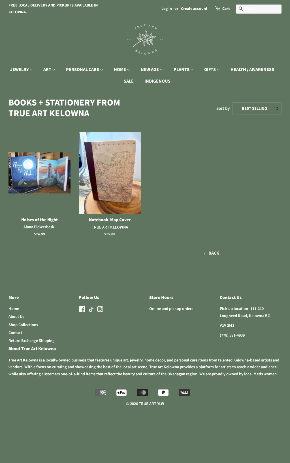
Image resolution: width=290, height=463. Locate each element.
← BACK (211, 253)
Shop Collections (23, 325)
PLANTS (182, 69)
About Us (16, 317)
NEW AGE (150, 69)
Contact (15, 333)
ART (47, 69)
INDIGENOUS (157, 81)
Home (13, 309)
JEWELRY (19, 69)
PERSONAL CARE (83, 69)
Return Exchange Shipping (31, 341)
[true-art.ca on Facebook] (82, 310)
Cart (226, 9)
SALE (129, 81)
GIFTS (210, 69)
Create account (194, 9)
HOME (120, 69)
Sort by (223, 108)
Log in (166, 9)
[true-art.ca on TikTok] (91, 311)
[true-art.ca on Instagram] (100, 310)
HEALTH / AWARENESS (252, 69)
